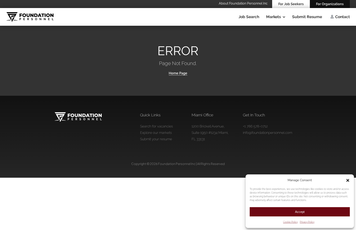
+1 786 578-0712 (255, 126)
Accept (299, 212)
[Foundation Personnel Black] (30, 14)
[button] (348, 180)
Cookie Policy (290, 222)
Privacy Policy (307, 222)
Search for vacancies (156, 126)
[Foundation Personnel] (78, 114)
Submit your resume (156, 139)
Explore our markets (156, 133)
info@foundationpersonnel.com (267, 133)
